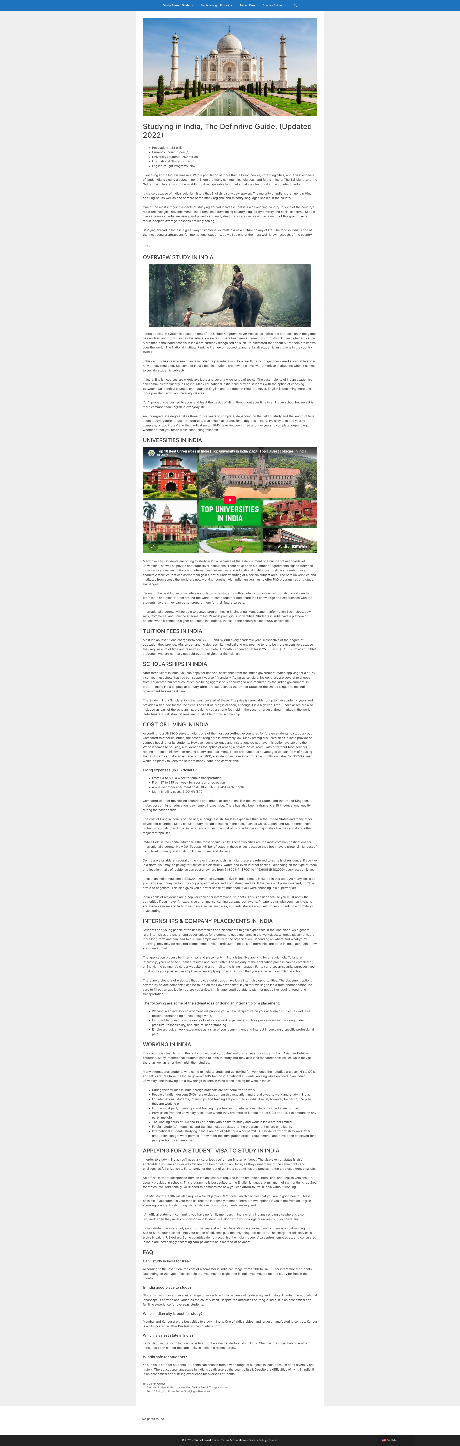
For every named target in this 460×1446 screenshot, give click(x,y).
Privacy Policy (257, 1440)
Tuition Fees (247, 5)
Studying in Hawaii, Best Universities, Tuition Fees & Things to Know (187, 1387)
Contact (273, 1440)
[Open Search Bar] (295, 5)
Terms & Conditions (233, 1440)
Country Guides (272, 5)
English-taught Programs (217, 5)
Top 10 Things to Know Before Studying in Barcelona (178, 1391)
